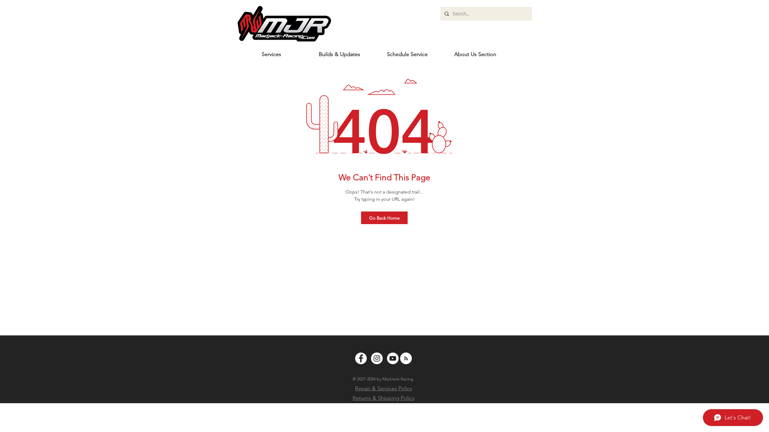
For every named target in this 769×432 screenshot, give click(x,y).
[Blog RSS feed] (406, 358)
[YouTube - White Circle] (393, 358)
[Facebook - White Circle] (361, 358)
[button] (475, 54)
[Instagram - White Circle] (377, 358)
